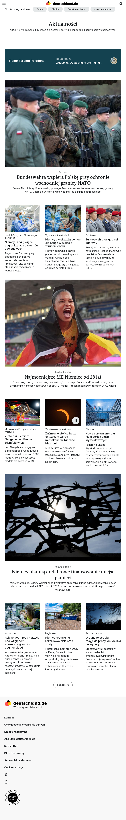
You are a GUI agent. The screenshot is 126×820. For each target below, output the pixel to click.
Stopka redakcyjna (15, 731)
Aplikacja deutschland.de (19, 738)
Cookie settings (14, 767)
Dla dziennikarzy (14, 753)
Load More (63, 685)
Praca (40, 9)
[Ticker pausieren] (114, 61)
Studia (55, 9)
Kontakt (9, 717)
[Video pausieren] (75, 420)
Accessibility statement (18, 760)
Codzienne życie (76, 9)
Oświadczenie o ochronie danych (24, 724)
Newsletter (11, 746)
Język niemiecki (103, 9)
